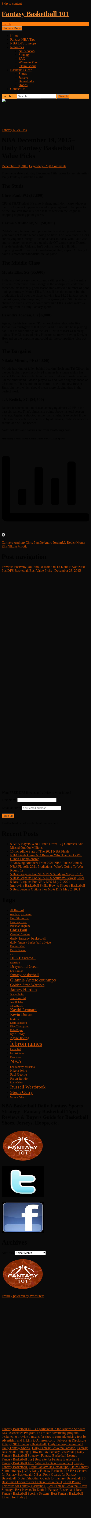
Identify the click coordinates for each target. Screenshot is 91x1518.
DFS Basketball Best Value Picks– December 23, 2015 (43, 568)
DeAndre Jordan (51, 542)
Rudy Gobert (16, 1082)
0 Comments (57, 166)
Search (6, 24)
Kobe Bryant (16, 1030)
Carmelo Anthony (14, 542)
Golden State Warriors (27, 985)
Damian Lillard (17, 946)
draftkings (15, 962)
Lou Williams (17, 1053)
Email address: (12, 808)
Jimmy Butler (17, 994)
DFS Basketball (23, 958)
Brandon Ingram (20, 926)
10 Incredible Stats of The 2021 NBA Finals (39, 851)
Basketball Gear (21, 70)
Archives (8, 1252)
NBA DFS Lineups (23, 43)
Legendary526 (38, 166)
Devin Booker (18, 950)
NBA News (26, 51)
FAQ (22, 58)
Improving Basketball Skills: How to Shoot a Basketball (47, 885)
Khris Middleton (18, 1022)
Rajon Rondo (19, 1078)
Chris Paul (33, 542)
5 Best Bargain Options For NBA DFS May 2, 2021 (45, 889)
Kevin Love (16, 1019)
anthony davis (21, 914)
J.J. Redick (69, 542)
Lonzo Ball (15, 1049)
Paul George (18, 1074)
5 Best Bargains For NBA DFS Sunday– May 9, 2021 (46, 874)
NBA (16, 1062)
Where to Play (28, 62)
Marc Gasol (15, 1057)
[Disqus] (45, 625)
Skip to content (12, 3)
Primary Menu (12, 28)
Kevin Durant (21, 1014)
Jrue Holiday (16, 1002)
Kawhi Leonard (23, 1010)
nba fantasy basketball (23, 1066)
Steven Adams (18, 1097)
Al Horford (17, 910)
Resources (17, 47)
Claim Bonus (27, 66)
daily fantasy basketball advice (30, 942)
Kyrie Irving (19, 1038)
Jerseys (23, 77)
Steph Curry (21, 1092)
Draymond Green (24, 966)
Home (14, 35)
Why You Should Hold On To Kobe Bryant (40, 567)
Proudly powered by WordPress (23, 1296)
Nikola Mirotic (17, 546)
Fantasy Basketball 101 (35, 13)
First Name (9, 800)
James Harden (23, 989)
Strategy (24, 54)
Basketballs (26, 81)
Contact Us (17, 89)
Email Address (18, 1367)
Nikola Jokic (18, 1070)
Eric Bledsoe (16, 971)
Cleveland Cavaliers (20, 934)
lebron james (26, 1043)
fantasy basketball (24, 975)
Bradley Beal (18, 922)
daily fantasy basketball (28, 938)
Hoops (23, 85)
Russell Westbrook (28, 1087)
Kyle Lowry (17, 1034)
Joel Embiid (18, 998)
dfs (11, 954)
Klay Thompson (19, 1026)
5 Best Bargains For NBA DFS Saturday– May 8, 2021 (47, 878)
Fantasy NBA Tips (22, 39)
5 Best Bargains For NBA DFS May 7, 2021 (40, 881)
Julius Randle (16, 1006)
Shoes (23, 73)
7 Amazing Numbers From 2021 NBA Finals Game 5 (46, 863)
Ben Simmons (19, 918)
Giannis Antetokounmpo (33, 980)
